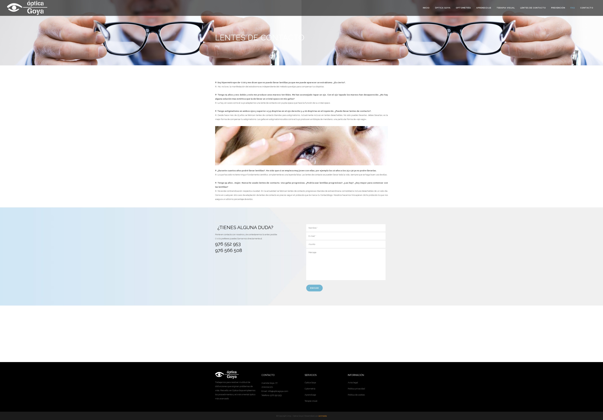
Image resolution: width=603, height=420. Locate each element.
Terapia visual (311, 401)
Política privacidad (356, 388)
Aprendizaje (310, 395)
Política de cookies (356, 395)
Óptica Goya (310, 382)
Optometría (310, 388)
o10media (322, 416)
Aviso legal (353, 382)
